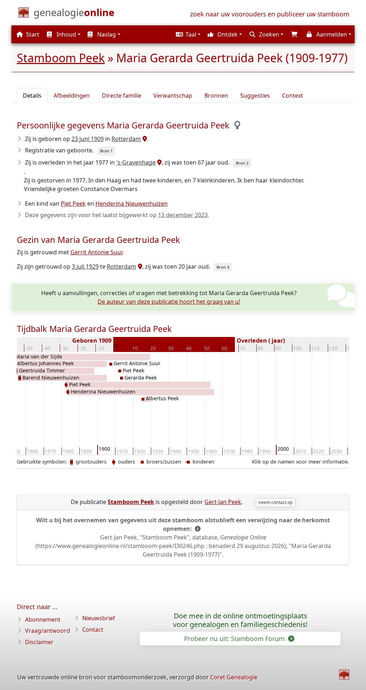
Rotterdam (126, 139)
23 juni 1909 (87, 139)
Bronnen (216, 95)
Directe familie (121, 95)
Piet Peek (73, 203)
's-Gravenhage (135, 162)
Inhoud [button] (65, 34)
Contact (92, 629)
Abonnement (42, 619)
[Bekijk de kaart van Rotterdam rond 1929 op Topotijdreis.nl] (139, 266)
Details (32, 95)
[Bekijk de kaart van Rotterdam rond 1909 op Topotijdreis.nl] (144, 139)
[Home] (344, 675)
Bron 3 (223, 267)
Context (292, 95)
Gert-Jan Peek (222, 502)
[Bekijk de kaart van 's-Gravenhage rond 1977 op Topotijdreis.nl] (158, 162)
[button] (187, 34)
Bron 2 (242, 163)
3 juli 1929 (85, 266)
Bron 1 (106, 150)
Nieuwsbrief (98, 618)
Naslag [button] (106, 34)
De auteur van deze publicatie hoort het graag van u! (169, 301)
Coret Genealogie (233, 677)
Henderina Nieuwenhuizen (131, 203)
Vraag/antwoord (47, 631)
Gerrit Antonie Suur (96, 252)
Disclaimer (39, 642)
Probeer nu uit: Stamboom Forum (235, 638)
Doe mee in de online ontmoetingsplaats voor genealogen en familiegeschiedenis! (240, 620)
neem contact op (275, 502)
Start (32, 34)
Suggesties (255, 95)
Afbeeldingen (72, 95)
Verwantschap (172, 95)
